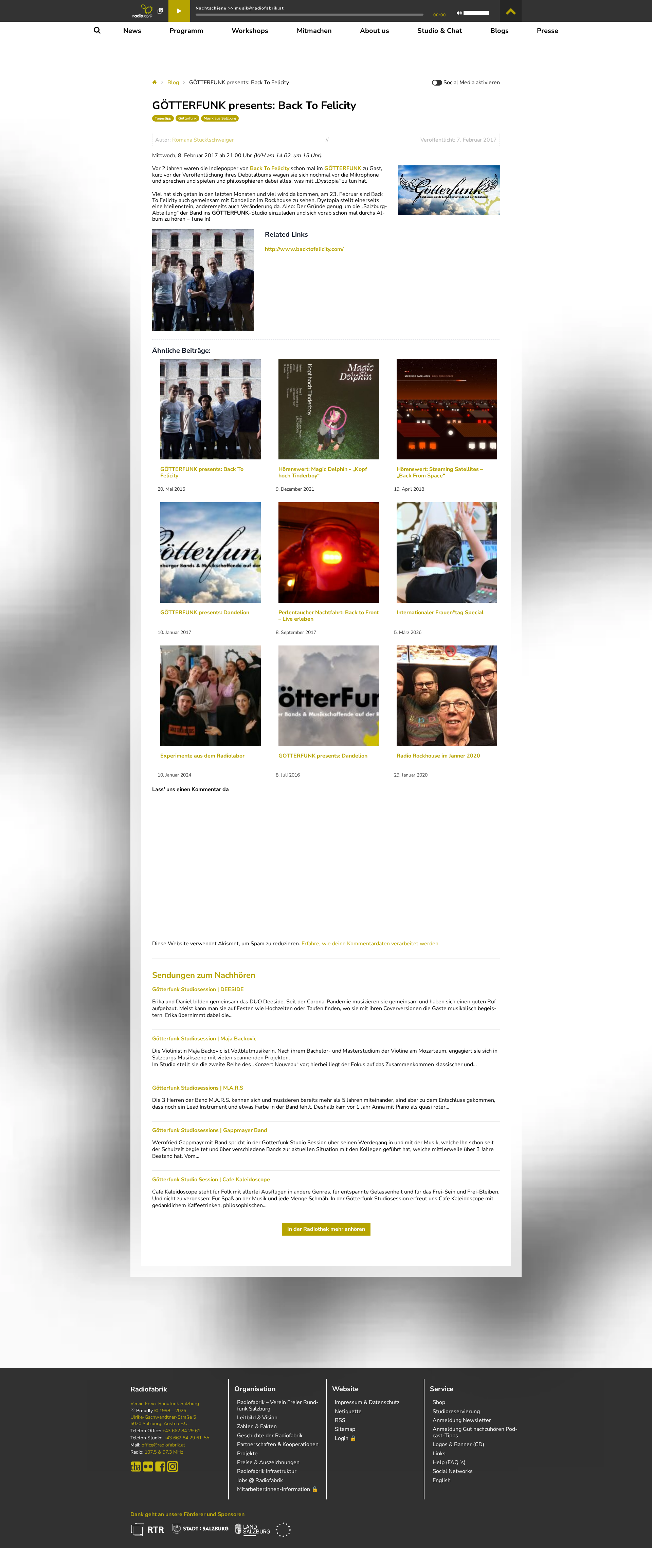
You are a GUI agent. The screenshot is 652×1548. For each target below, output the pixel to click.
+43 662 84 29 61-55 (186, 1438)
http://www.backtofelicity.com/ (304, 249)
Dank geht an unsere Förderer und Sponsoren (187, 1514)
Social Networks (453, 1471)
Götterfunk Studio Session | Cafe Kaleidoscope (211, 1179)
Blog (173, 82)
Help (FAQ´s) (449, 1462)
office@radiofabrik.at (163, 1445)
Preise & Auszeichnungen (268, 1462)
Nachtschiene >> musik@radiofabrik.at (240, 8)
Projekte (247, 1453)
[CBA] (135, 1466)
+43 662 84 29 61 (181, 1431)
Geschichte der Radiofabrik (270, 1435)
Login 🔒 (346, 1438)
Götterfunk (187, 118)
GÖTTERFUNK (343, 168)
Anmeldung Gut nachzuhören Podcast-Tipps (475, 1432)
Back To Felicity (269, 168)
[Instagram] (172, 1466)
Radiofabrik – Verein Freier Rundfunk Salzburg (278, 1405)
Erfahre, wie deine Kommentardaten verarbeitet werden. (371, 943)
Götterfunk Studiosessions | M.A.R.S (197, 1088)
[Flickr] (148, 1466)
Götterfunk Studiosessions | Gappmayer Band (209, 1130)
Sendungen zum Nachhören (203, 975)
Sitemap (345, 1429)
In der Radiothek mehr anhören (326, 1229)
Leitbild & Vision (257, 1417)
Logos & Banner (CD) (458, 1444)
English (442, 1480)
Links (439, 1453)
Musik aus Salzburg (220, 118)
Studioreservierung (456, 1411)
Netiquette (348, 1411)
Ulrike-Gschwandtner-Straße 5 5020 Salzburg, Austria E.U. (163, 1420)
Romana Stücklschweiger (203, 140)
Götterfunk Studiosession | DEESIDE (198, 989)
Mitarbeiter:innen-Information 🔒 (277, 1489)
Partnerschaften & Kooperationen (278, 1444)
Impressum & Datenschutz (367, 1402)
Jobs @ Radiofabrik (260, 1480)
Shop (439, 1402)
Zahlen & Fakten (257, 1426)
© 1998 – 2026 (170, 1411)
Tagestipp (163, 118)
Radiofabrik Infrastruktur (266, 1471)
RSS (340, 1420)
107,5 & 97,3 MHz (164, 1452)
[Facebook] (160, 1466)
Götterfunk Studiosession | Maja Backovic (204, 1038)
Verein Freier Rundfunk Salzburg (164, 1404)
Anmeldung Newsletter (462, 1420)
